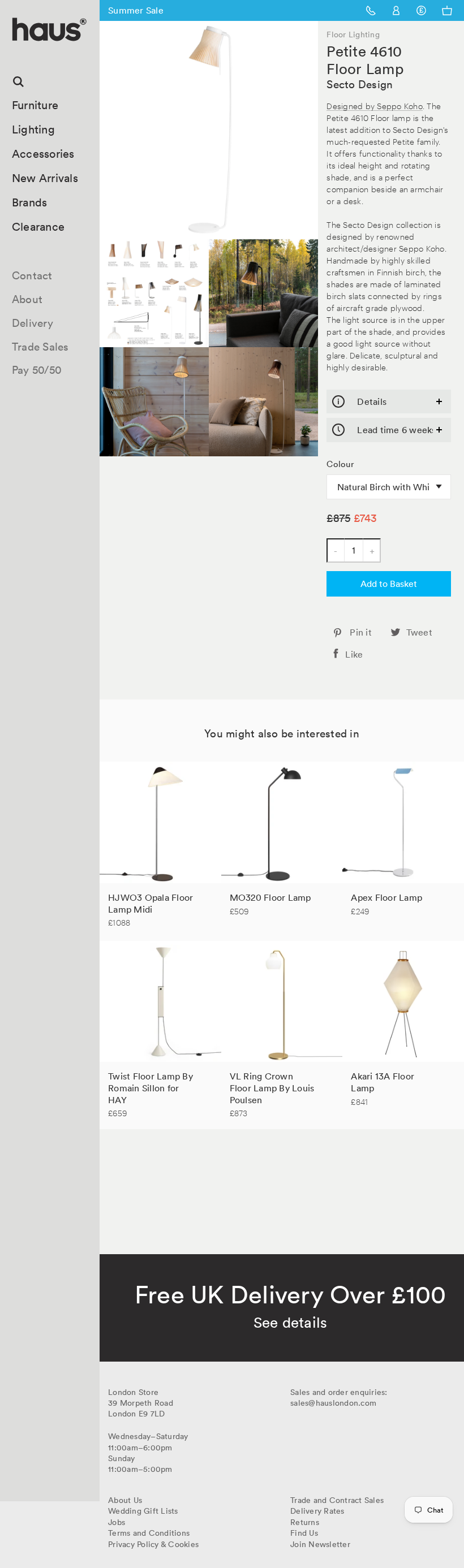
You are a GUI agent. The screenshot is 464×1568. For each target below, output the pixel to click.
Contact (32, 275)
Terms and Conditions (149, 1533)
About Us (125, 1500)
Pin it (361, 632)
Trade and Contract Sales (337, 1500)
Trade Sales (40, 346)
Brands (30, 202)
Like (354, 654)
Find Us (304, 1533)
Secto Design (359, 84)
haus (16, 54)
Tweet (419, 632)
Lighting (33, 129)
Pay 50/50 (37, 370)
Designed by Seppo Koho (374, 105)
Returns (304, 1522)
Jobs (116, 1522)
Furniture (35, 105)
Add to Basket (388, 583)
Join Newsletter (320, 1544)
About (27, 299)
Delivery (32, 323)
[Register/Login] (396, 10)
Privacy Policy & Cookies (153, 1544)
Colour (340, 464)
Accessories (43, 154)
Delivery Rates (317, 1511)
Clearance (38, 227)
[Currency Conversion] (421, 10)
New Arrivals (45, 178)
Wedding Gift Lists (143, 1511)
